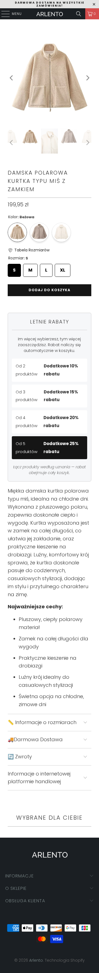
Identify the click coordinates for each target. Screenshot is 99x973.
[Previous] (11, 78)
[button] (29, 250)
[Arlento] (49, 13)
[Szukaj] (78, 13)
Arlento (36, 960)
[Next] (87, 78)
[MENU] (3, 13)
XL (62, 268)
